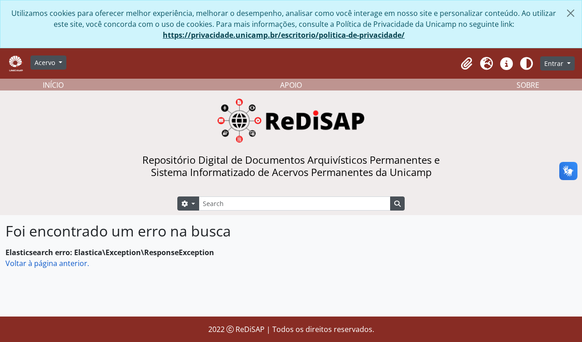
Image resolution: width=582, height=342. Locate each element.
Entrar (554, 63)
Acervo (46, 62)
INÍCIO (53, 85)
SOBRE (528, 85)
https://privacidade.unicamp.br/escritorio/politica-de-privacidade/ (284, 35)
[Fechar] (571, 13)
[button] (467, 64)
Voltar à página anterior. (47, 263)
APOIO (291, 85)
